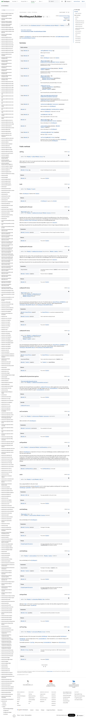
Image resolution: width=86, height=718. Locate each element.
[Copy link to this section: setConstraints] (29, 411)
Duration (58, 62)
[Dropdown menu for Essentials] (18, 1)
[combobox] (54, 1)
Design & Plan (24, 1)
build (42, 55)
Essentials (14, 1)
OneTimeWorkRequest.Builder (27, 31)
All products (60, 710)
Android (18, 694)
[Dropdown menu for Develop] (36, 1)
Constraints (55, 104)
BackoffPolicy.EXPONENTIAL (59, 302)
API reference (4, 5)
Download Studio (66, 700)
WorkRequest (28, 36)
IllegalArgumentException (27, 543)
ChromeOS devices (43, 697)
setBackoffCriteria (44, 77)
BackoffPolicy (50, 78)
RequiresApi (44, 60)
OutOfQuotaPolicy (56, 109)
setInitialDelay (44, 120)
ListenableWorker (54, 388)
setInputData (44, 132)
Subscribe (71, 715)
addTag (42, 50)
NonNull (57, 25)
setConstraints (44, 104)
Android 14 (54, 699)
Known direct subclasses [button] (33, 30)
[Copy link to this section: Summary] (27, 43)
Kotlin (64, 20)
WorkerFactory (62, 642)
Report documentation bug (80, 695)
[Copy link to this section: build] (23, 184)
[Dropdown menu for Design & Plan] (28, 1)
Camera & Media (32, 699)
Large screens (42, 694)
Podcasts (18, 705)
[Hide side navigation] (14, 716)
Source (18, 699)
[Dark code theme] (68, 24)
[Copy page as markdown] (47, 17)
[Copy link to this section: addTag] (25, 152)
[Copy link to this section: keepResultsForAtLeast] (33, 207)
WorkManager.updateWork (25, 487)
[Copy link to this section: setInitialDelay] (28, 509)
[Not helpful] (69, 12)
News (18, 701)
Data (53, 132)
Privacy (30, 701)
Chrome (37, 710)
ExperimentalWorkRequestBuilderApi (49, 95)
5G (29, 703)
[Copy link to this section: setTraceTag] (27, 627)
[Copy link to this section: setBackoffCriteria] (31, 288)
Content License (49, 671)
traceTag (22, 640)
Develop (33, 1)
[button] (7, 13)
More (40, 1)
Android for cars (43, 699)
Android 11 (54, 705)
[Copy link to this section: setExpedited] (28, 442)
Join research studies (78, 699)
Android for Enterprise (21, 695)
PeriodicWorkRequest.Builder (40, 31)
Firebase (42, 710)
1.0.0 (69, 18)
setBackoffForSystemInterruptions (48, 96)
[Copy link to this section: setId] (23, 474)
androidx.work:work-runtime (64, 15)
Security (18, 697)
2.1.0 (69, 509)
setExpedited (44, 109)
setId (42, 114)
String (50, 50)
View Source (66, 17)
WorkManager (63, 139)
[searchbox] (7, 10)
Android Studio (77, 1)
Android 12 (54, 703)
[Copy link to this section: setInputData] (28, 594)
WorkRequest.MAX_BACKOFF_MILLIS (45, 304)
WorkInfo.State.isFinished (31, 220)
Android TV (42, 701)
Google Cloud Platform (51, 710)
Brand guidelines (28, 715)
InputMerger (33, 605)
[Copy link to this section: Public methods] (31, 146)
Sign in (83, 1)
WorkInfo (55, 222)
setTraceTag (43, 137)
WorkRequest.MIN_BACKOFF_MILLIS (27, 304)
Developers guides (66, 697)
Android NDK (65, 702)
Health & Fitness (31, 697)
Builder (57, 57)
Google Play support (78, 697)
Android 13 (54, 701)
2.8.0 (69, 474)
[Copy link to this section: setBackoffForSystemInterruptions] (40, 376)
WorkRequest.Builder (35, 25)
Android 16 (54, 695)
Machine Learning (32, 695)
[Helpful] (67, 12)
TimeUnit (42, 69)
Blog (18, 703)
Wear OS (41, 695)
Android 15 (54, 697)
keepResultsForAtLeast (45, 62)
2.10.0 (68, 626)
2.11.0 (69, 376)
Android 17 (54, 694)
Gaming (30, 694)
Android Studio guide (67, 695)
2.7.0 (69, 442)
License (22, 715)
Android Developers (23, 12)
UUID (49, 114)
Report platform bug (78, 694)
